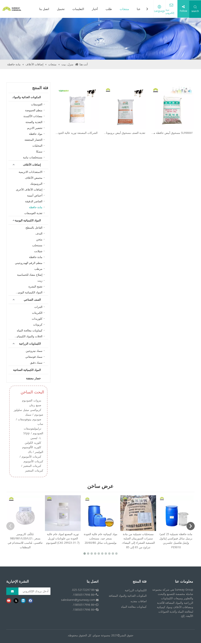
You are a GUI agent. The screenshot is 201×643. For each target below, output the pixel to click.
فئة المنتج (140, 581)
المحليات (37, 145)
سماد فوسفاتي (33, 356)
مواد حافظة (35, 134)
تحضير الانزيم (34, 128)
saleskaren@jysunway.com (78, 600)
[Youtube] (8, 600)
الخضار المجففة (33, 139)
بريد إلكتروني (169, 11)
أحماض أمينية (34, 195)
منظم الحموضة (33, 110)
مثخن (39, 239)
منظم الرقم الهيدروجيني (28, 263)
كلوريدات (37, 318)
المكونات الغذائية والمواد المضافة (24, 97)
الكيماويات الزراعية (30, 343)
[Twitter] (16, 600)
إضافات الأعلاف (32, 164)
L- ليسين (35, 438)
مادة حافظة (35, 207)
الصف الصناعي (32, 299)
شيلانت (38, 251)
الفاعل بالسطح (34, 227)
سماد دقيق (36, 362)
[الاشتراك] (12, 591)
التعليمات (78, 9)
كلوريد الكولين (33, 442)
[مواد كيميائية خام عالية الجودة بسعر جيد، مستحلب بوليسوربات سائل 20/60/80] (100, 513)
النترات (38, 307)
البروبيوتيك (36, 183)
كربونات (37, 324)
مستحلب (37, 245)
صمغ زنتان (35, 405)
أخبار (95, 9)
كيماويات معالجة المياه (29, 330)
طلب (109, 9)
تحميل (61, 9)
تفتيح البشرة (35, 286)
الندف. (38, 233)
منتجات (124, 9)
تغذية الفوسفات (33, 213)
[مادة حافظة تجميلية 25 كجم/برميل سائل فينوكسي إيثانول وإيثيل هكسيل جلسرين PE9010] (176, 513)
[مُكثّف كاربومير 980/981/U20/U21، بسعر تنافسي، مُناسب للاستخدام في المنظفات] (25, 513)
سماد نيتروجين (34, 351)
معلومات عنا (184, 581)
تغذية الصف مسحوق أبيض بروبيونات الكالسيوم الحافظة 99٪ (124, 133)
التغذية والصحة (34, 122)
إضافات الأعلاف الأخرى (29, 189)
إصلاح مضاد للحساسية (29, 274)
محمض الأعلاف (33, 178)
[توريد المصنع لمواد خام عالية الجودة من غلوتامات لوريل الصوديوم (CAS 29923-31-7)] (63, 513)
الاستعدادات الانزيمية (30, 172)
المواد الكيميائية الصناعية (27, 370)
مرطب (38, 269)
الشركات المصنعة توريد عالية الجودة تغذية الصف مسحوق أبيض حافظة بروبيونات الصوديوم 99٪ (77, 133)
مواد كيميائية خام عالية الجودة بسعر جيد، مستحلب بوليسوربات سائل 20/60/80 (100, 538)
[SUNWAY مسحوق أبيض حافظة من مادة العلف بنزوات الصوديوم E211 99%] (172, 107)
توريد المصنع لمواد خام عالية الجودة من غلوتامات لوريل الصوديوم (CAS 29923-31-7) (62, 538)
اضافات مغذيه (139, 601)
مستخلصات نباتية (32, 157)
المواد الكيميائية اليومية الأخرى (27, 292)
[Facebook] (30, 600)
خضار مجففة (33, 378)
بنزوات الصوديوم (31, 400)
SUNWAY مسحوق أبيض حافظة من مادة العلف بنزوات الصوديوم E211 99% (172, 133)
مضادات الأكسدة (33, 116)
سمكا (39, 151)
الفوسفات (36, 104)
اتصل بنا (44, 9)
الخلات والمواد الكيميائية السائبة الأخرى (27, 336)
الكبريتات (37, 313)
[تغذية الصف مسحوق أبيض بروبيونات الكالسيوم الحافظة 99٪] (124, 107)
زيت (39, 280)
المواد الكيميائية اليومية (28, 220)
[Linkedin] (23, 600)
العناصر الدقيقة (33, 201)
